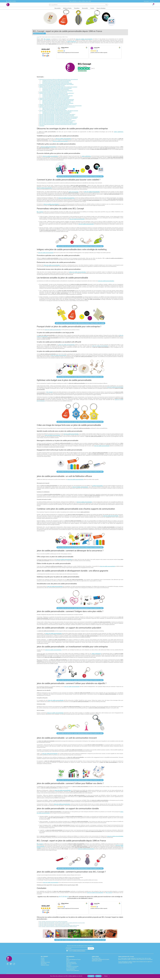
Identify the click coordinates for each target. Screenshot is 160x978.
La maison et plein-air (71, 967)
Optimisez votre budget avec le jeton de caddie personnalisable (54, 98)
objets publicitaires (71, 41)
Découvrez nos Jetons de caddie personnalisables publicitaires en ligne (80, 176)
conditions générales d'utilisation (79, 950)
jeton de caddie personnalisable (63, 138)
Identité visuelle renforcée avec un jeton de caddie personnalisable (57, 100)
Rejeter (98, 976)
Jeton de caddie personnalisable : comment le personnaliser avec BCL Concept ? (57, 124)
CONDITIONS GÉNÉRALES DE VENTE (100, 959)
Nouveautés (43, 963)
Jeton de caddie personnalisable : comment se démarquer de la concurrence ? (57, 106)
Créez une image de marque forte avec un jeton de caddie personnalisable (56, 99)
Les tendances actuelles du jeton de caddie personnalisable (53, 91)
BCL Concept (47, 39)
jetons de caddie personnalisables (84, 39)
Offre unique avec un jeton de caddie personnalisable (54, 108)
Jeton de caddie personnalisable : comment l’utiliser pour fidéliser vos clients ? (57, 120)
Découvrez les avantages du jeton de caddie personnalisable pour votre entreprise (58, 79)
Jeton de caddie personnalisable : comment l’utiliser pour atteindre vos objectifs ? (58, 118)
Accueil (38, 36)
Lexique (43, 960)
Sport (67, 958)
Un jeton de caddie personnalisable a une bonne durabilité (56, 96)
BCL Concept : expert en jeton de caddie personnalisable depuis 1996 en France (58, 123)
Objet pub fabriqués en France (73, 959)
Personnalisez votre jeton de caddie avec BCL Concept (52, 85)
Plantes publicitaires (71, 962)
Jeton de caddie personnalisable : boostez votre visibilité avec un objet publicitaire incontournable (62, 922)
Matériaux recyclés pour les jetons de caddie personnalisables (56, 111)
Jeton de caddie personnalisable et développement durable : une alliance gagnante (58, 110)
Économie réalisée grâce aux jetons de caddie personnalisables (57, 83)
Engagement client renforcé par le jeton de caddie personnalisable (57, 103)
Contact (43, 959)
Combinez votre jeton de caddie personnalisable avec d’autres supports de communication (60, 105)
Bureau (68, 960)
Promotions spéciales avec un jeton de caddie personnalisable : (57, 88)
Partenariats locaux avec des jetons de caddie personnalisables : (57, 90)
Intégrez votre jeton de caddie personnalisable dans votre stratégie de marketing (58, 86)
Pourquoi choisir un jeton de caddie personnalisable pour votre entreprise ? (56, 93)
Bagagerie (68, 965)
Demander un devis (45, 962)
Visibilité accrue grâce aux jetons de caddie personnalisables (56, 80)
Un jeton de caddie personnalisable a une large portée (55, 94)
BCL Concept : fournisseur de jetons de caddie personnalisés (53, 921)
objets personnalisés (73, 191)
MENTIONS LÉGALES (97, 960)
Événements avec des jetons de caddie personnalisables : (55, 89)
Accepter (91, 976)
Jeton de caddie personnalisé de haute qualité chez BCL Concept (54, 924)
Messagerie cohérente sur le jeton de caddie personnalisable (56, 101)
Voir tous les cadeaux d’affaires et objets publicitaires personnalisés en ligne (80, 940)
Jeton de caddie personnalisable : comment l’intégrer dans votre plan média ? (57, 114)
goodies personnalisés (97, 485)
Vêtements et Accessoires (72, 966)
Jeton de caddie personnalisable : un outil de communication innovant (55, 119)
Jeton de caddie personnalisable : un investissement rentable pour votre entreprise (58, 116)
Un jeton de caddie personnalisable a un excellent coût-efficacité (57, 95)
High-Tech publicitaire (71, 963)
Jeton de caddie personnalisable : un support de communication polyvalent (56, 115)
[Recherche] (106, 4)
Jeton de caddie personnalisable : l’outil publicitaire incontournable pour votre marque (59, 925)
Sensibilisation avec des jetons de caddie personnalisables (56, 113)
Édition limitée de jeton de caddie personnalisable (54, 109)
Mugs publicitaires (70, 969)
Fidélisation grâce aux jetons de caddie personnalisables (55, 81)
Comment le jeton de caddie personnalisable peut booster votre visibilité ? (56, 84)
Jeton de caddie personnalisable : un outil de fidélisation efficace (54, 104)
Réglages (106, 976)
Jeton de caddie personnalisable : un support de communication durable (56, 121)
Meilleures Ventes (45, 965)
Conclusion (41, 125)
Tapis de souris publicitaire (72, 970)
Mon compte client (96, 958)
